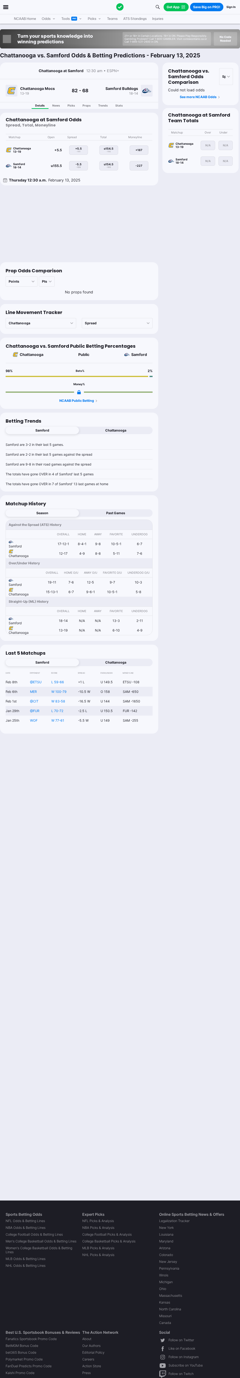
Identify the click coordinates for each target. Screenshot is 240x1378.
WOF (34, 720)
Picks (71, 105)
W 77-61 (57, 720)
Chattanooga (31, 354)
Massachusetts (170, 1295)
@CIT (34, 701)
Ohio (162, 1289)
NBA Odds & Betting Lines (25, 1228)
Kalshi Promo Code (20, 1373)
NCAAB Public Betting (76, 401)
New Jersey (168, 1261)
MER (33, 692)
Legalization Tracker (174, 1221)
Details (40, 105)
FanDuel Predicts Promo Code (29, 1366)
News (56, 105)
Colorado (166, 1255)
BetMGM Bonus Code (22, 1346)
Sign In (231, 7)
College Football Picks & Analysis (107, 1234)
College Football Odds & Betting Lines (34, 1234)
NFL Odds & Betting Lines (25, 1221)
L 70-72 (57, 711)
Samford (139, 354)
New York (166, 1228)
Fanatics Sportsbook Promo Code (31, 1339)
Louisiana (166, 1234)
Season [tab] (42, 513)
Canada (165, 1323)
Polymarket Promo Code (24, 1359)
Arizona (164, 1248)
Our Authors (91, 1346)
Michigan (166, 1282)
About (86, 1339)
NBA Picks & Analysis (98, 1228)
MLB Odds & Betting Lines (25, 1259)
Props (86, 105)
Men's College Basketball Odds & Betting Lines (41, 1241)
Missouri (165, 1316)
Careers (88, 1359)
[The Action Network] (120, 7)
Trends (103, 105)
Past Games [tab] (115, 513)
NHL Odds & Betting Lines (25, 1265)
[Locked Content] (78, 392)
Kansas (164, 1302)
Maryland (166, 1241)
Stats (119, 105)
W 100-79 (59, 692)
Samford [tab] (42, 430)
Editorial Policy (93, 1352)
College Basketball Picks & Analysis (108, 1241)
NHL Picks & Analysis (98, 1255)
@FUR (34, 711)
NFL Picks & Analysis (98, 1221)
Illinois (163, 1275)
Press (86, 1373)
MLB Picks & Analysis (98, 1248)
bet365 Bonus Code (21, 1352)
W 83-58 (58, 701)
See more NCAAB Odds (198, 97)
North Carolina (170, 1309)
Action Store (91, 1366)
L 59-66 (57, 682)
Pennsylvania (169, 1268)
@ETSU (35, 682)
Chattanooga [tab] (115, 430)
